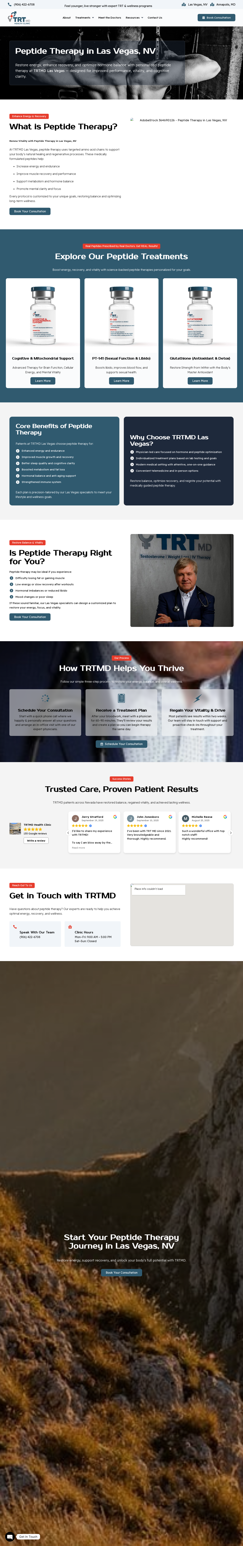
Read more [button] (188, 847)
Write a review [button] (36, 840)
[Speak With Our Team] (15, 927)
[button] (230, 833)
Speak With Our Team (37, 932)
